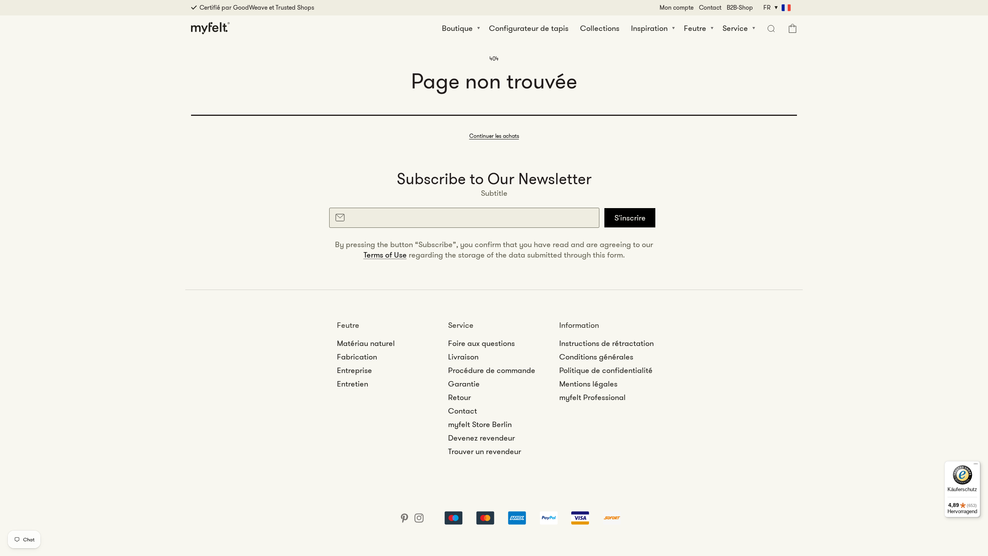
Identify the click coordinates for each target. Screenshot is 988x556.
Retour (459, 397)
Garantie (464, 384)
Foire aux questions (481, 343)
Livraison (463, 357)
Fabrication (357, 357)
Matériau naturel (366, 343)
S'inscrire (630, 217)
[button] (770, 28)
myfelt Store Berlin (480, 424)
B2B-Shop (740, 7)
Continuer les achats (494, 136)
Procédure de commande (491, 370)
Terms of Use (385, 254)
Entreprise (354, 370)
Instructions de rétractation (606, 343)
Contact (710, 7)
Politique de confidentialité (606, 370)
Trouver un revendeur (484, 451)
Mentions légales (588, 384)
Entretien (352, 384)
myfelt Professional (592, 397)
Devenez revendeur (481, 438)
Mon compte (677, 7)
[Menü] (975, 465)
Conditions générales (596, 357)
